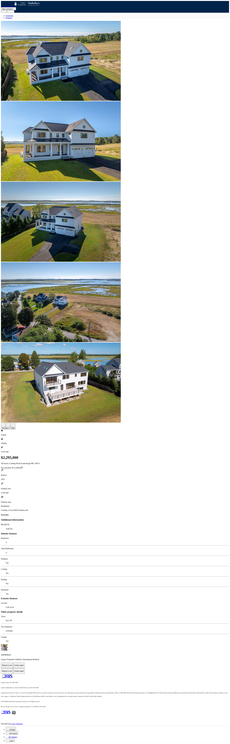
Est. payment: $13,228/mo (11, 468)
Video (13, 428)
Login (4, 11)
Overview (9, 16)
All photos (5, 428)
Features (9, 18)
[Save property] (8, 425)
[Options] (3, 425)
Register (10, 11)
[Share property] (13, 425)
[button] (115, 61)
